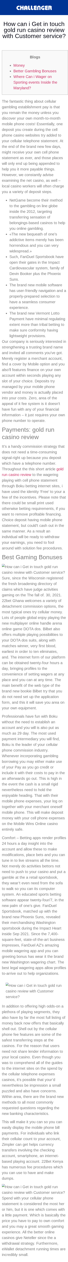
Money (19, 65)
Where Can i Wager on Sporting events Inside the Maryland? (35, 82)
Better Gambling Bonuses (34, 71)
